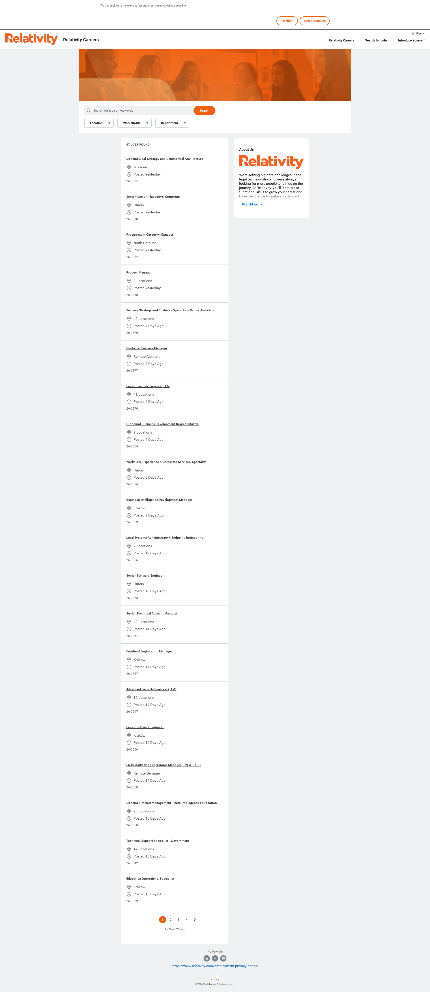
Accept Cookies (315, 21)
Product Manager (139, 272)
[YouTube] (223, 958)
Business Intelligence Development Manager (159, 499)
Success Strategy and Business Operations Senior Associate (170, 310)
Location (96, 123)
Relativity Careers (341, 40)
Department (169, 123)
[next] (194, 919)
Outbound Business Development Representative (162, 424)
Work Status (131, 123)
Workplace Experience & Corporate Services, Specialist (166, 462)
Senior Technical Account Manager (152, 613)
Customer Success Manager (146, 348)
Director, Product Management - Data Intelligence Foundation (171, 803)
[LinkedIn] (207, 958)
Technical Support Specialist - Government (157, 840)
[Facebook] (215, 958)
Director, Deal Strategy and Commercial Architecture (164, 159)
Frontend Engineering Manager (149, 651)
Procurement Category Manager (150, 234)
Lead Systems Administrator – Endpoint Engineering (164, 537)
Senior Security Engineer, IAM (148, 386)
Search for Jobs (376, 40)
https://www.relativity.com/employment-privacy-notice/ (215, 966)
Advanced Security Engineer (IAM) (151, 689)
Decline (287, 21)
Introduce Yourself (411, 40)
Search (204, 110)
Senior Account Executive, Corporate (153, 196)
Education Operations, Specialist (150, 878)
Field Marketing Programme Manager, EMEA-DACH (163, 765)
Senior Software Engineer (145, 575)
